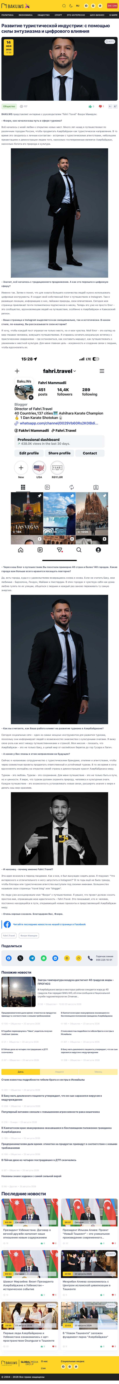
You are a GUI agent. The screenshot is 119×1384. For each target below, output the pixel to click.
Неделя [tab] (59, 1071)
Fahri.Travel (9, 935)
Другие (13, 1186)
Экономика (26, 15)
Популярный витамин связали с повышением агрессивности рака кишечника (50, 1111)
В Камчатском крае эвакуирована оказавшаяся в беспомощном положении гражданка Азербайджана (86, 1014)
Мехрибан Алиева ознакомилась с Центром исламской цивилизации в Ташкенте (86, 1285)
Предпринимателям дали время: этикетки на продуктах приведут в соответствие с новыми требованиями (28, 1014)
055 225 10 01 (104, 959)
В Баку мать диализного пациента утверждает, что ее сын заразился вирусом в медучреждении (89, 1050)
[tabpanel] (59, 1133)
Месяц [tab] (98, 1071)
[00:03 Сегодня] (29, 1264)
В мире (113, 15)
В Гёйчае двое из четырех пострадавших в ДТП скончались (24, 1050)
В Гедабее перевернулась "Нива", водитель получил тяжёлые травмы (26, 1032)
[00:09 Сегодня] (29, 1212)
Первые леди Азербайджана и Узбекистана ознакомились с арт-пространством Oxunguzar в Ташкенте (28, 1337)
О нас (44, 1361)
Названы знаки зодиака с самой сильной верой (31, 1176)
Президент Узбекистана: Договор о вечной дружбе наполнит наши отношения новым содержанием (27, 1233)
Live (115, 5)
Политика (7, 15)
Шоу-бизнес (97, 15)
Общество (44, 15)
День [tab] (21, 1071)
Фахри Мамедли (28, 935)
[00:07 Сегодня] (89, 1212)
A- (110, 106)
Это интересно (76, 15)
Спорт (58, 15)
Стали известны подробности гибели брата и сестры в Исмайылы (87, 1032)
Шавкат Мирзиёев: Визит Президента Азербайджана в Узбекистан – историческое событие (28, 1285)
